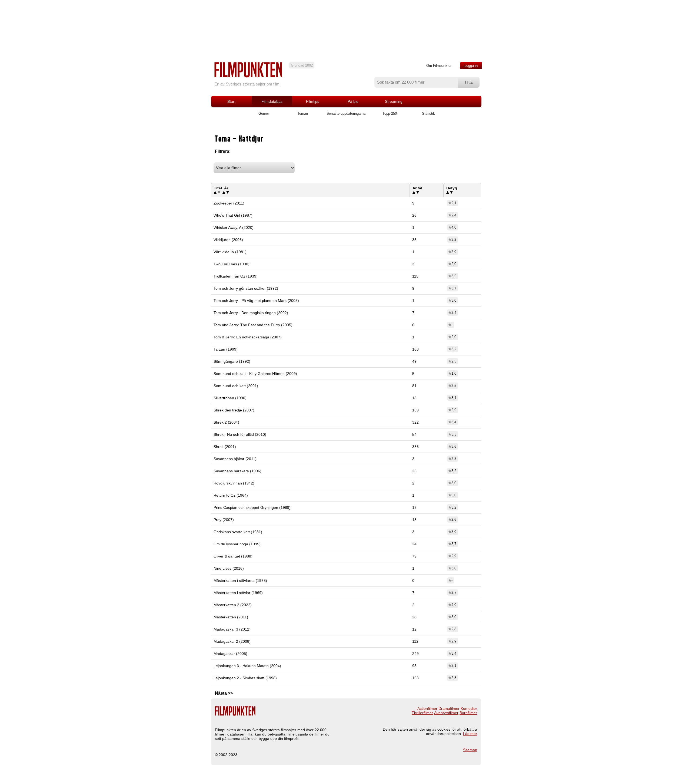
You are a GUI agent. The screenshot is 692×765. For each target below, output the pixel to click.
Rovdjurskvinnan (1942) (234, 483)
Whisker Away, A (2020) (234, 227)
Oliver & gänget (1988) (233, 556)
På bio (353, 101)
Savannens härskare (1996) (237, 471)
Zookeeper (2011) (229, 203)
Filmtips (312, 101)
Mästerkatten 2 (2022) (233, 605)
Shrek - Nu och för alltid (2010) (240, 434)
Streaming (393, 101)
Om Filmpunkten (439, 66)
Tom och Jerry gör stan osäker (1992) (246, 288)
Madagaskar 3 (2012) (232, 629)
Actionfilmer (427, 708)
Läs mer (470, 733)
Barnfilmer (468, 713)
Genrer (263, 113)
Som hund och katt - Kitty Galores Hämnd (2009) (255, 373)
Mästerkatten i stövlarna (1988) (240, 580)
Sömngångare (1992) (232, 361)
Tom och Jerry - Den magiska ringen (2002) (251, 313)
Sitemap (470, 750)
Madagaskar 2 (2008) (232, 641)
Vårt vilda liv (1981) (230, 252)
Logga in (471, 66)
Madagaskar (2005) (230, 653)
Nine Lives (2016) (229, 568)
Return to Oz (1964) (231, 495)
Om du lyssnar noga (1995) (237, 544)
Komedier (469, 708)
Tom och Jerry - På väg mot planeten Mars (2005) (256, 300)
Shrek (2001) (225, 446)
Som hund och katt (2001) (236, 386)
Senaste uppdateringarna (346, 113)
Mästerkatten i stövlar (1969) (238, 593)
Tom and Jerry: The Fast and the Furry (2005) (253, 325)
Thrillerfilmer (422, 713)
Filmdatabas (271, 101)
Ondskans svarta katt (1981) (238, 532)
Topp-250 (389, 113)
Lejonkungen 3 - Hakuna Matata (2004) (247, 666)
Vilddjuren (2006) (228, 240)
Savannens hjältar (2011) (235, 459)
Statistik (428, 113)
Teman (302, 113)
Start (231, 101)
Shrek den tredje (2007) (234, 410)
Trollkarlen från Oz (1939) (236, 276)
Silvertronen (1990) (230, 398)
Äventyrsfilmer (446, 713)
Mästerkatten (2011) (231, 617)
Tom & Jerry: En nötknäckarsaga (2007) (248, 337)
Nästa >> (224, 693)
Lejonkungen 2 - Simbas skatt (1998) (245, 678)
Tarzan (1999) (226, 349)
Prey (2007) (224, 519)
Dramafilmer (449, 708)
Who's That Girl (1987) (233, 215)
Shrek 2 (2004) (226, 422)
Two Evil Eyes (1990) (231, 264)
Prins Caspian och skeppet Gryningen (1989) (252, 507)
